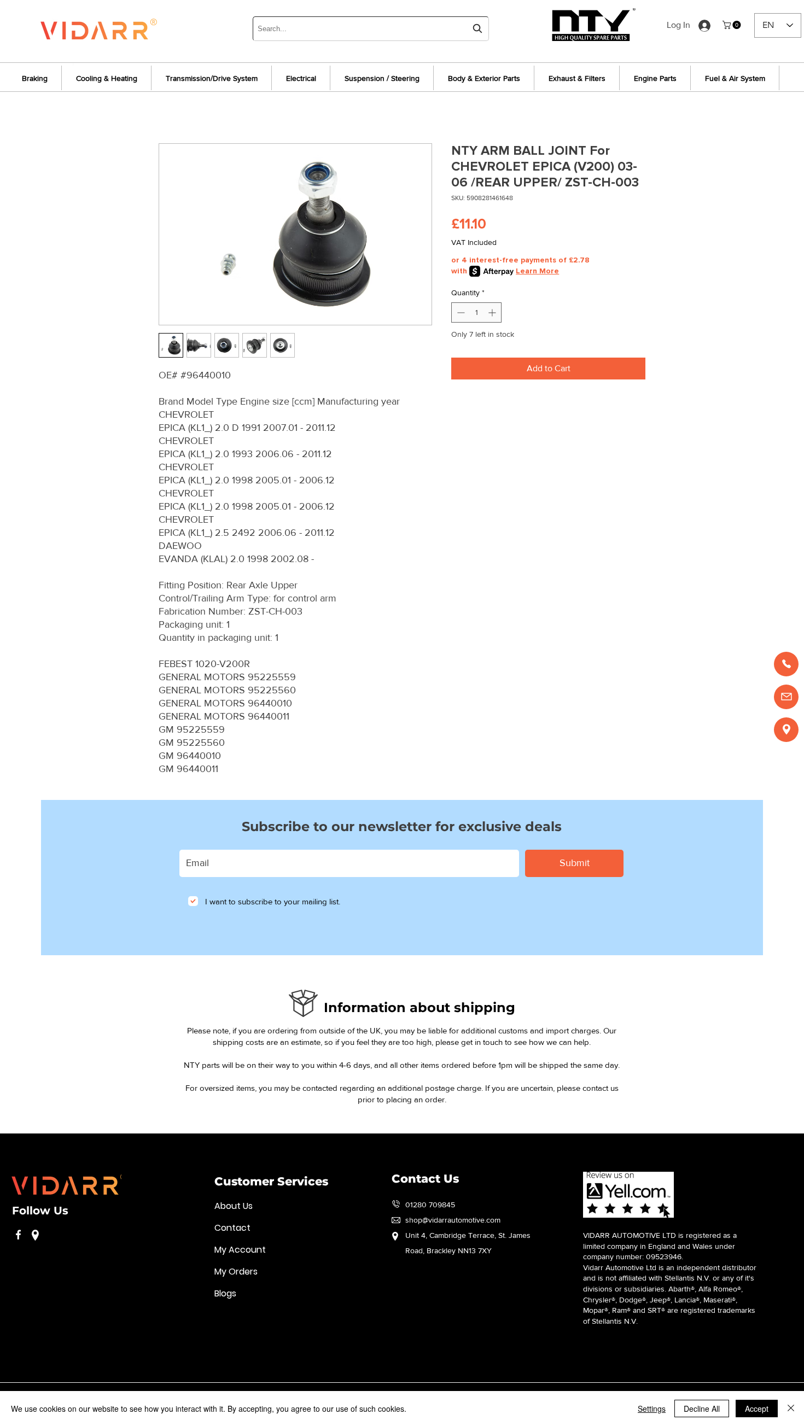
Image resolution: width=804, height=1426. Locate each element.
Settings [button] (652, 1408)
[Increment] (493, 312)
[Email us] (786, 697)
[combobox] (371, 28)
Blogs (225, 1293)
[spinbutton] (476, 312)
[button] (733, 25)
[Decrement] (460, 312)
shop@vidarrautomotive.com (452, 1219)
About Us (233, 1206)
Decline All (702, 1408)
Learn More (537, 271)
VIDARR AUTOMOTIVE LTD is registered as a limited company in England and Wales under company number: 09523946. (660, 1246)
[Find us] (786, 729)
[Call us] (786, 664)
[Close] (790, 1408)
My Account (240, 1249)
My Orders (236, 1271)
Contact (232, 1228)
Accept (756, 1408)
